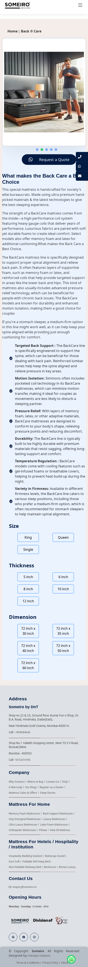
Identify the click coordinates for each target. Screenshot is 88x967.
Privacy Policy (50, 962)
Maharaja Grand (55, 856)
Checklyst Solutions (39, 955)
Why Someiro (17, 781)
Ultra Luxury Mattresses (23, 824)
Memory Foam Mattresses (24, 813)
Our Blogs (31, 787)
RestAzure (50, 867)
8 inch (28, 589)
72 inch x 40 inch (28, 648)
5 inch (28, 577)
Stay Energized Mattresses (25, 819)
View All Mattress (60, 830)
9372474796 (22, 759)
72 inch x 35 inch (63, 631)
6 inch (63, 577)
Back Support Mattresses (58, 813)
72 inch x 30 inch (28, 631)
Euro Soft (14, 861)
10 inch (63, 589)
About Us (66, 962)
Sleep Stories (48, 792)
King (28, 537)
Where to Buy (35, 781)
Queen (63, 537)
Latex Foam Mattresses (54, 824)
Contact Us (52, 781)
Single (28, 549)
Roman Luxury (67, 867)
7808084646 (22, 732)
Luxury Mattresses (54, 819)
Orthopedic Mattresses (22, 830)
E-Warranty (15, 787)
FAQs (65, 781)
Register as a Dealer (52, 787)
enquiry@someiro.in (24, 887)
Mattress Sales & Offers (23, 792)
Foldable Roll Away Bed (36, 861)
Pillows (43, 830)
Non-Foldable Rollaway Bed (25, 867)
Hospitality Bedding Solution (25, 856)
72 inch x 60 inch (28, 665)
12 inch (28, 601)
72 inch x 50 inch (63, 648)
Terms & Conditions (28, 962)
